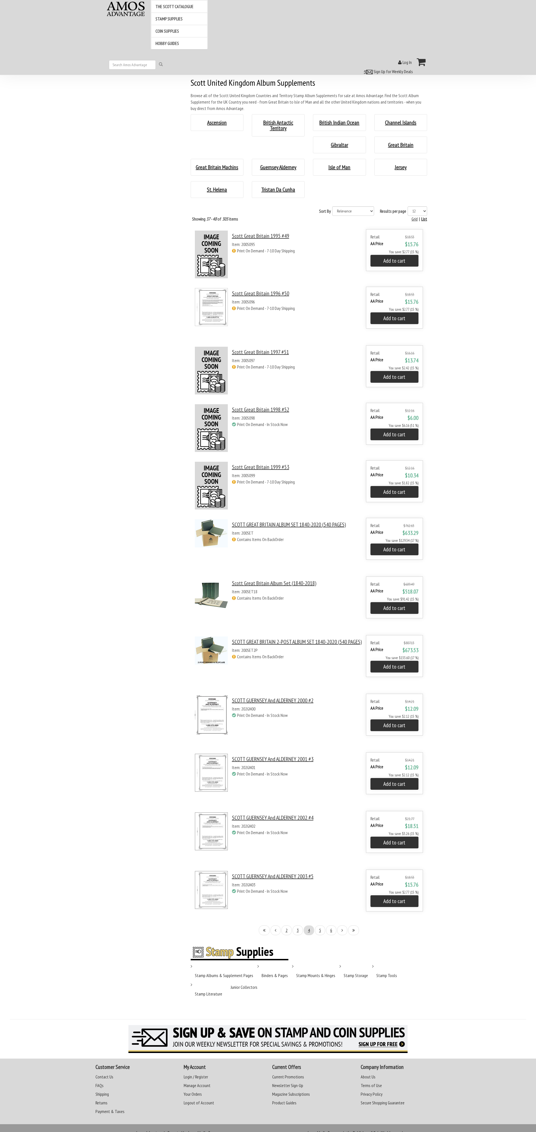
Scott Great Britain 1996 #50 (260, 293)
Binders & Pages (275, 975)
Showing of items (215, 219)
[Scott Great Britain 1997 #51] (211, 370)
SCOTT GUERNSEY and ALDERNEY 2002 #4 (273, 817)
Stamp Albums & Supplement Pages (224, 975)
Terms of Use (371, 1085)
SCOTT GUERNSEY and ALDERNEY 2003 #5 (273, 876)
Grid (414, 219)
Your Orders (193, 1094)
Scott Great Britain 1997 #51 (260, 352)
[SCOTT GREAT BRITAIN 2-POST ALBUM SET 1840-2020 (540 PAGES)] (211, 660)
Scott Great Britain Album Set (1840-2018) (274, 583)
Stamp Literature (208, 994)
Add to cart (394, 260)
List (424, 219)
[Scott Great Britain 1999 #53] (211, 485)
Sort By (325, 211)
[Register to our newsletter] (268, 1039)
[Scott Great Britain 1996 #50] (211, 312)
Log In (407, 62)
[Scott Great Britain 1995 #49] (211, 254)
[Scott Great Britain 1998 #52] (211, 428)
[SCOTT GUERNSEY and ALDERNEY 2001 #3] (211, 778)
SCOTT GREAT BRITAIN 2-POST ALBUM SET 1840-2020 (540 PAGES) (297, 641)
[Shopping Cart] (421, 62)
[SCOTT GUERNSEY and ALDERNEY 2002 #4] (211, 836)
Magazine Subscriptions (291, 1094)
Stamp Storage (356, 975)
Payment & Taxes (110, 1111)
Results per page (393, 211)
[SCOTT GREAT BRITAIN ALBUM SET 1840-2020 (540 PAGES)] (211, 543)
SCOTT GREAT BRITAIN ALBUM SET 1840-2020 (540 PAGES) (289, 524)
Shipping (102, 1094)
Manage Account (197, 1085)
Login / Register (196, 1077)
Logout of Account (199, 1102)
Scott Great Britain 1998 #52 (260, 409)
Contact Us (104, 1077)
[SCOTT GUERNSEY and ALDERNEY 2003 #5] (211, 895)
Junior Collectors (244, 987)
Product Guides (284, 1102)
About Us (368, 1077)
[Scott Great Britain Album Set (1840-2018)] (211, 602)
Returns (101, 1102)
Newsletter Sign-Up (287, 1085)
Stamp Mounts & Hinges (315, 975)
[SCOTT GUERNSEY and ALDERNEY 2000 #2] (211, 719)
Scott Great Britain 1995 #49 (260, 236)
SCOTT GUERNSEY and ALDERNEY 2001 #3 (273, 759)
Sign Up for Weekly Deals (393, 71)
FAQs (99, 1085)
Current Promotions (288, 1077)
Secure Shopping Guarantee (383, 1102)
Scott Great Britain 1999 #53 (260, 467)
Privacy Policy (371, 1094)
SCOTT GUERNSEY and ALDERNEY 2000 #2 (273, 700)
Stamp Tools (386, 975)
